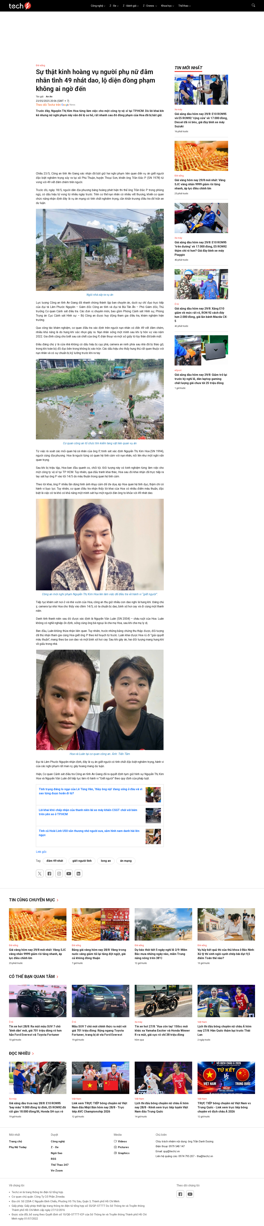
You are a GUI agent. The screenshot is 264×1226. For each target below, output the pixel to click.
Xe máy (178, 109)
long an (106, 860)
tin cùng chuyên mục (32, 900)
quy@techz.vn (171, 1151)
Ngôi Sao (56, 1153)
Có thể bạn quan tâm (32, 976)
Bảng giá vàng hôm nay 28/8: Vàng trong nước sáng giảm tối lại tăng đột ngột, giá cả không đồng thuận (99, 954)
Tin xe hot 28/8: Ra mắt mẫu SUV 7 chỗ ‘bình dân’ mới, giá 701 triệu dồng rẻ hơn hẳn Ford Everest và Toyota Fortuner (35, 1030)
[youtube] (69, 873)
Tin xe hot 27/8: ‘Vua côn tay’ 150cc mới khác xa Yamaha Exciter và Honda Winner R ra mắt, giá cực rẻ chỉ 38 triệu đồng (162, 1030)
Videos (122, 1141)
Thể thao (183, 5)
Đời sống (40, 65)
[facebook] (49, 873)
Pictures (123, 1147)
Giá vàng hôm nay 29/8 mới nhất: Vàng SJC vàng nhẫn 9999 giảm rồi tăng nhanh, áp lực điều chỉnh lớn (200, 184)
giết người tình (82, 860)
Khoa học (166, 5)
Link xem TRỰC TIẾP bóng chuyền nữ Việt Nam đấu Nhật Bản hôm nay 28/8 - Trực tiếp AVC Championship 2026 (99, 1107)
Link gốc (41, 851)
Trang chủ (15, 1141)
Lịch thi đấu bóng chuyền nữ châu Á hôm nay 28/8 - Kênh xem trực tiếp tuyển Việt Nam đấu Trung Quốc (162, 1107)
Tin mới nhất (188, 67)
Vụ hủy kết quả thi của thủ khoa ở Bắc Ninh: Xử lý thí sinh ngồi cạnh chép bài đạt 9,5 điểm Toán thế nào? (226, 954)
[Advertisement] (100, 146)
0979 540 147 (177, 1146)
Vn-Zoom (57, 1170)
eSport (178, 370)
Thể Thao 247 (59, 1164)
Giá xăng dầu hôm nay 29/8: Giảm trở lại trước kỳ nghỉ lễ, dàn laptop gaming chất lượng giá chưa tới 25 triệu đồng (201, 379)
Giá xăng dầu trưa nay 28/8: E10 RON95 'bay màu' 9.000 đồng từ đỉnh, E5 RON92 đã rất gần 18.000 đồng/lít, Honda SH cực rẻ (37, 1107)
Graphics (123, 1153)
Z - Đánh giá (129, 5)
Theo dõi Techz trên (48, 104)
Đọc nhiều (20, 1053)
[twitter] (39, 873)
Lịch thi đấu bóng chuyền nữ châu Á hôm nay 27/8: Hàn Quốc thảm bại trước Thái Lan (224, 1030)
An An (49, 96)
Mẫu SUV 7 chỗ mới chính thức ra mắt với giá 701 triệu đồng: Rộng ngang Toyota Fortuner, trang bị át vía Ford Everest (99, 1030)
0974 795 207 (186, 1156)
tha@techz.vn (205, 1156)
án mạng (126, 860)
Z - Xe (113, 5)
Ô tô (177, 304)
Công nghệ (97, 5)
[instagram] (59, 873)
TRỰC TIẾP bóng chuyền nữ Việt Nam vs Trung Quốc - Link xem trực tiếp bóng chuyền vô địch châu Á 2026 (224, 1107)
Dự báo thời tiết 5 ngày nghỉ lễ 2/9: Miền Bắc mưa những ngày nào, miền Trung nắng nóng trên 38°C (161, 954)
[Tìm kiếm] (251, 6)
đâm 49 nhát (55, 860)
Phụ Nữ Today (18, 1147)
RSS (53, 1159)
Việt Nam (202, 1022)
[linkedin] (78, 873)
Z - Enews (149, 5)
